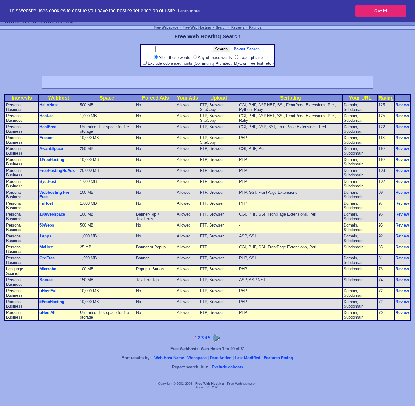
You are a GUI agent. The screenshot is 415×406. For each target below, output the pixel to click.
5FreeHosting (51, 301)
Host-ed (46, 116)
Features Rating (278, 358)
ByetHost (47, 181)
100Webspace (52, 214)
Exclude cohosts (227, 367)
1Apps (45, 236)
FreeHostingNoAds (57, 170)
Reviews (237, 27)
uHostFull (48, 290)
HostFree (47, 127)
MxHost (46, 247)
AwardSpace (51, 148)
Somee (46, 280)
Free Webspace (166, 27)
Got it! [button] (380, 11)
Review (402, 105)
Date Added (221, 358)
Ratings (255, 27)
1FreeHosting (51, 159)
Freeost (46, 137)
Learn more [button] (189, 11)
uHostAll (47, 312)
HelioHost (48, 105)
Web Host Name (169, 358)
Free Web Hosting (197, 27)
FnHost (46, 203)
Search (221, 27)
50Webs (46, 225)
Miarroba (47, 269)
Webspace (197, 358)
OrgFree (47, 258)
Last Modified (247, 358)
